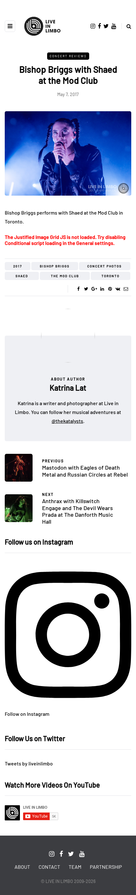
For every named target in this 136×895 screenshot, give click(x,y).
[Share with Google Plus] (94, 289)
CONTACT (49, 867)
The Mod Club (65, 276)
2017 (17, 266)
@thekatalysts (67, 421)
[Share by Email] (126, 289)
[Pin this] (110, 289)
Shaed (21, 276)
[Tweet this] (86, 289)
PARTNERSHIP (106, 867)
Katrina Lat (68, 387)
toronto (111, 276)
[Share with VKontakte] (118, 289)
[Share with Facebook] (78, 289)
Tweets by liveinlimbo (29, 763)
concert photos (104, 266)
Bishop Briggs (55, 266)
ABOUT (22, 867)
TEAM (75, 867)
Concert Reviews (68, 56)
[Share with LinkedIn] (102, 289)
